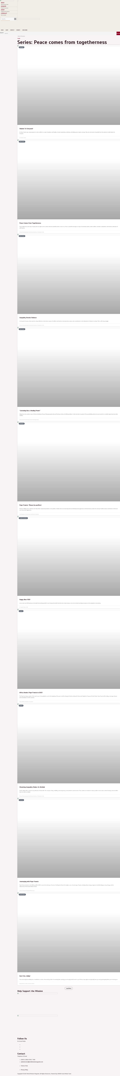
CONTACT (12, 30)
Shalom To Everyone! (26, 129)
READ (2, 30)
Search (1, 32)
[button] (69, 988)
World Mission (21, 36)
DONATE (18, 30)
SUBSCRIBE (24, 30)
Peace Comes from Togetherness (30, 223)
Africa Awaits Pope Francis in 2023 (30, 692)
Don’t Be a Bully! (24, 976)
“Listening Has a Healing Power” (29, 411)
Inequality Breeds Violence (28, 318)
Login (18, 38)
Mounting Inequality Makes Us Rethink (32, 787)
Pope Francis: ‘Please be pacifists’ (30, 505)
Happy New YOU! (24, 599)
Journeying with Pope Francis (29, 881)
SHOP (7, 30)
